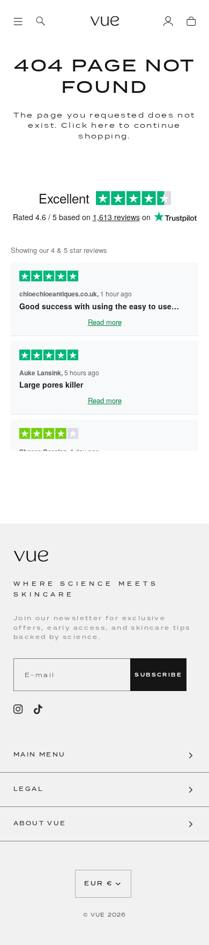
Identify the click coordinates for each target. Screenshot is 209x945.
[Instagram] (18, 709)
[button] (104, 755)
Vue (98, 914)
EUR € (98, 883)
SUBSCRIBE (158, 674)
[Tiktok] (38, 709)
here (103, 125)
